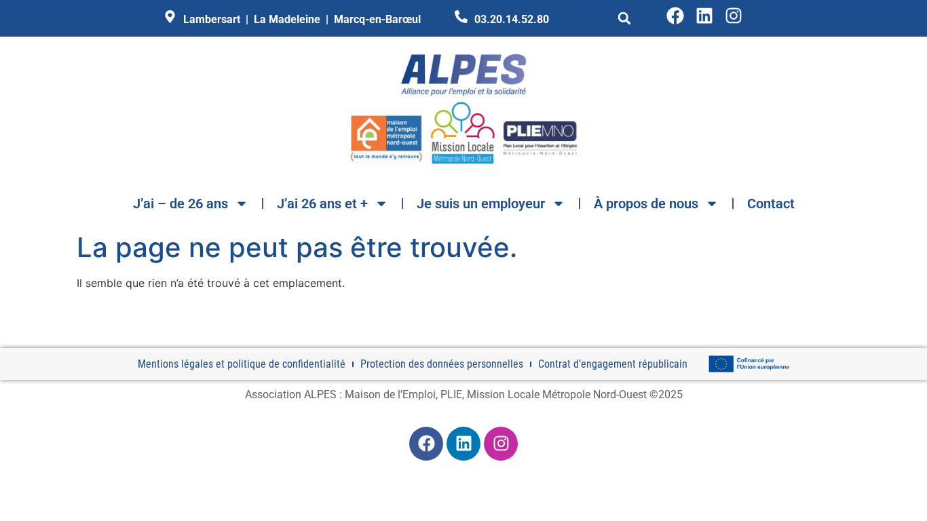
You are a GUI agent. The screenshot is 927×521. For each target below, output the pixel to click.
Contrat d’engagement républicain (612, 364)
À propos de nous (646, 203)
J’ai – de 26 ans (180, 203)
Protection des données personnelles (441, 364)
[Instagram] (733, 15)
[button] (624, 18)
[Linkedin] (704, 15)
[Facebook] (675, 15)
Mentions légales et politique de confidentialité (241, 364)
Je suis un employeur (481, 203)
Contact (771, 203)
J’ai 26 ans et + (322, 203)
